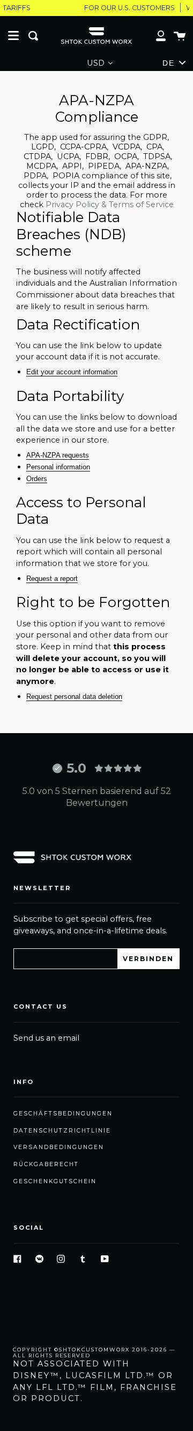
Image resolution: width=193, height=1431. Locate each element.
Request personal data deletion (74, 697)
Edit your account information (71, 372)
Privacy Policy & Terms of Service (110, 204)
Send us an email (46, 1038)
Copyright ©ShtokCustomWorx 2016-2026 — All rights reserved (94, 1352)
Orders (36, 479)
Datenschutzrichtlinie (62, 1130)
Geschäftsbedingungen (63, 1113)
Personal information (58, 467)
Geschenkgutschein (54, 1181)
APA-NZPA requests (57, 455)
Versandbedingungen (58, 1147)
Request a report (52, 579)
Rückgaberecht (46, 1164)
